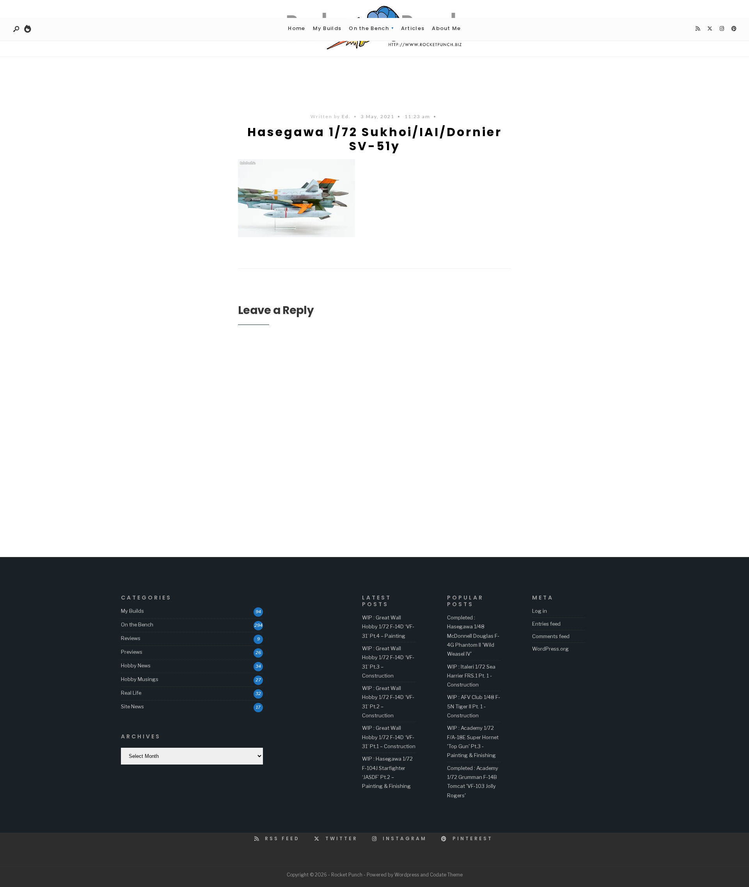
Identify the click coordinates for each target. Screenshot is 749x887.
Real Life (131, 693)
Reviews (130, 638)
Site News (132, 706)
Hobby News (136, 665)
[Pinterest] (733, 28)
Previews (131, 652)
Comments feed (551, 636)
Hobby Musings (139, 679)
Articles (412, 28)
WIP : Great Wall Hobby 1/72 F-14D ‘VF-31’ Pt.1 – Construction (388, 737)
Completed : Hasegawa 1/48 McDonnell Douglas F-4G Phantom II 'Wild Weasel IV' (473, 635)
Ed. (346, 116)
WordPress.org (550, 649)
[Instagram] (721, 28)
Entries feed (546, 624)
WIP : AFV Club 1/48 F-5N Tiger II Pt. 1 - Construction (473, 706)
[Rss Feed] (697, 28)
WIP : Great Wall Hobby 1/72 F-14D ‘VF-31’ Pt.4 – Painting (388, 626)
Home (296, 28)
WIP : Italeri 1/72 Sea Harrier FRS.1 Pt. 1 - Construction (471, 675)
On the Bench (369, 28)
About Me (446, 28)
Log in (539, 611)
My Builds (327, 28)
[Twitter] (709, 28)
